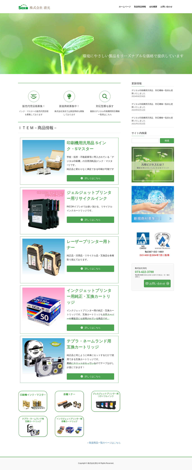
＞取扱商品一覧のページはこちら (104, 443)
